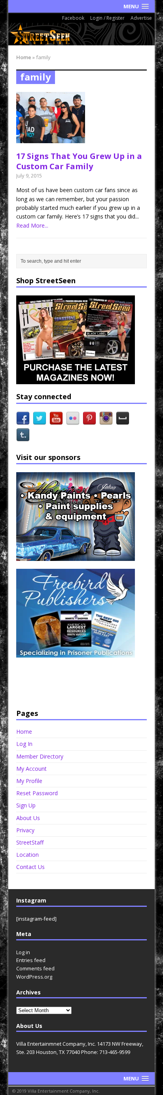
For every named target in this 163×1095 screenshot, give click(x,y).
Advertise (141, 18)
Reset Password (37, 793)
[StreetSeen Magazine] (81, 34)
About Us (28, 818)
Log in (23, 952)
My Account (31, 768)
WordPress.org (34, 976)
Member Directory (39, 756)
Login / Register (107, 18)
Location (27, 854)
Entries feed (30, 960)
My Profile (29, 781)
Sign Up (26, 805)
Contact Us (30, 867)
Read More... (32, 225)
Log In (24, 743)
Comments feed (35, 968)
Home (24, 731)
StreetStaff (30, 842)
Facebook (73, 18)
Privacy (25, 830)
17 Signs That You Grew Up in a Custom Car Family (79, 161)
